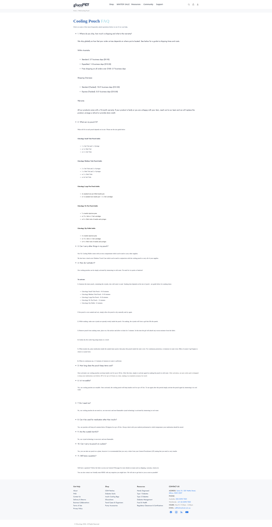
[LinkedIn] (182, 512)
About (75, 491)
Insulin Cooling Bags (112, 496)
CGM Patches (109, 491)
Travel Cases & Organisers (114, 502)
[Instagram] (176, 512)
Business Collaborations (81, 502)
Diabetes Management (144, 499)
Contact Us (77, 496)
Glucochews (109, 499)
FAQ (74, 494)
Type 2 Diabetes (142, 496)
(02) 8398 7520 (181, 499)
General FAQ (113, 468)
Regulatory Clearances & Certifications (150, 505)
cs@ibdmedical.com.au (183, 508)
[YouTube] (187, 512)
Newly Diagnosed (143, 491)
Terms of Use (77, 505)
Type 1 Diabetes (142, 494)
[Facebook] (171, 512)
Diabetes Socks (110, 494)
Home (75, 11)
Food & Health (142, 502)
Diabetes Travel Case (100, 258)
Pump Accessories (111, 505)
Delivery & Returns (79, 499)
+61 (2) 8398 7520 (184, 502)
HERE (103, 472)
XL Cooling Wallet (86, 253)
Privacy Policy (78, 508)
